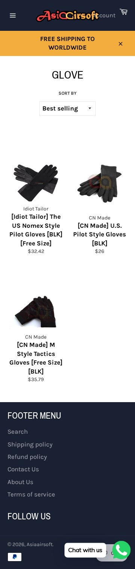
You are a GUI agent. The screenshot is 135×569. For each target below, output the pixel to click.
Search (18, 431)
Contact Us (23, 469)
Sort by (67, 93)
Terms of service (31, 494)
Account (104, 15)
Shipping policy (30, 444)
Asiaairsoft (39, 544)
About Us (20, 482)
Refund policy (27, 456)
